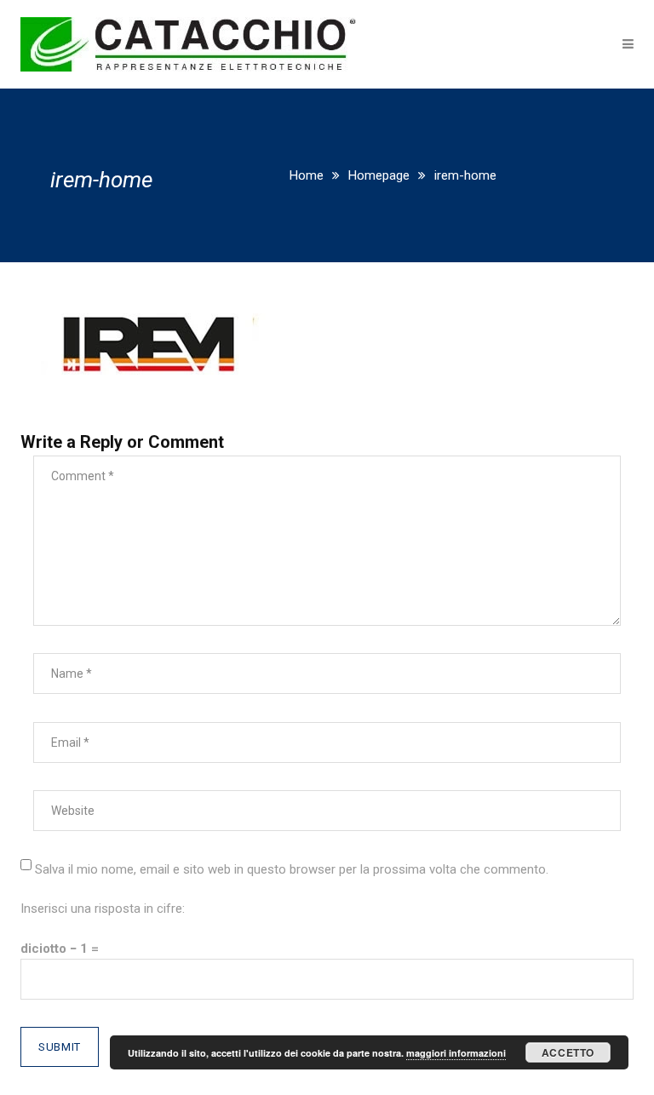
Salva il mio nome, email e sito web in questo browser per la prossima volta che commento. (291, 869)
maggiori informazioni (456, 1052)
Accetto (568, 1052)
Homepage (379, 175)
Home (307, 175)
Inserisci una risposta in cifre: (102, 908)
